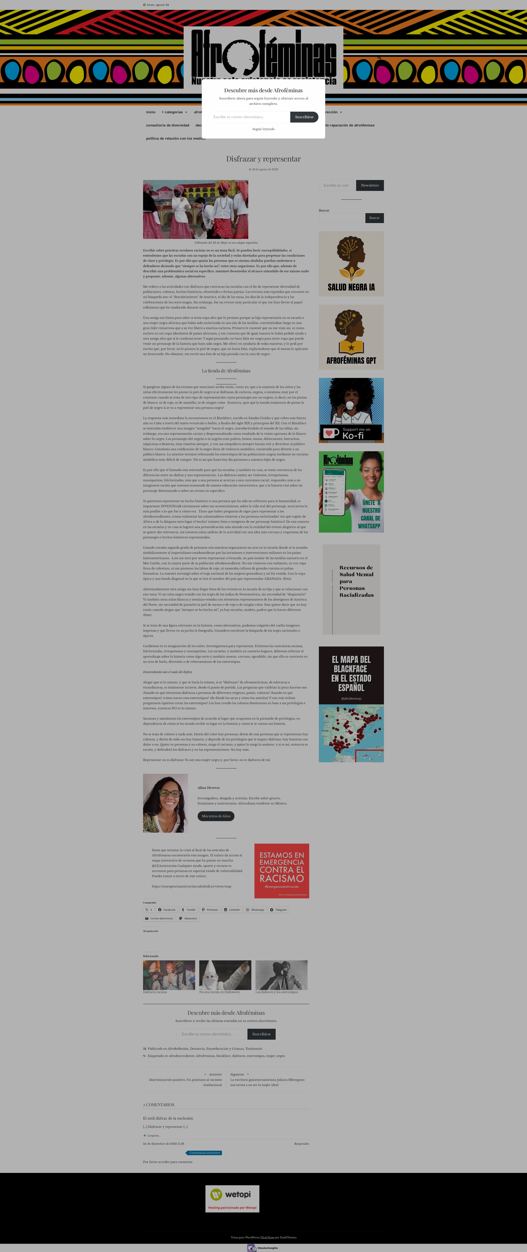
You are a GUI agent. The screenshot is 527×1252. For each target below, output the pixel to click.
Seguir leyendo (263, 129)
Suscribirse (304, 117)
